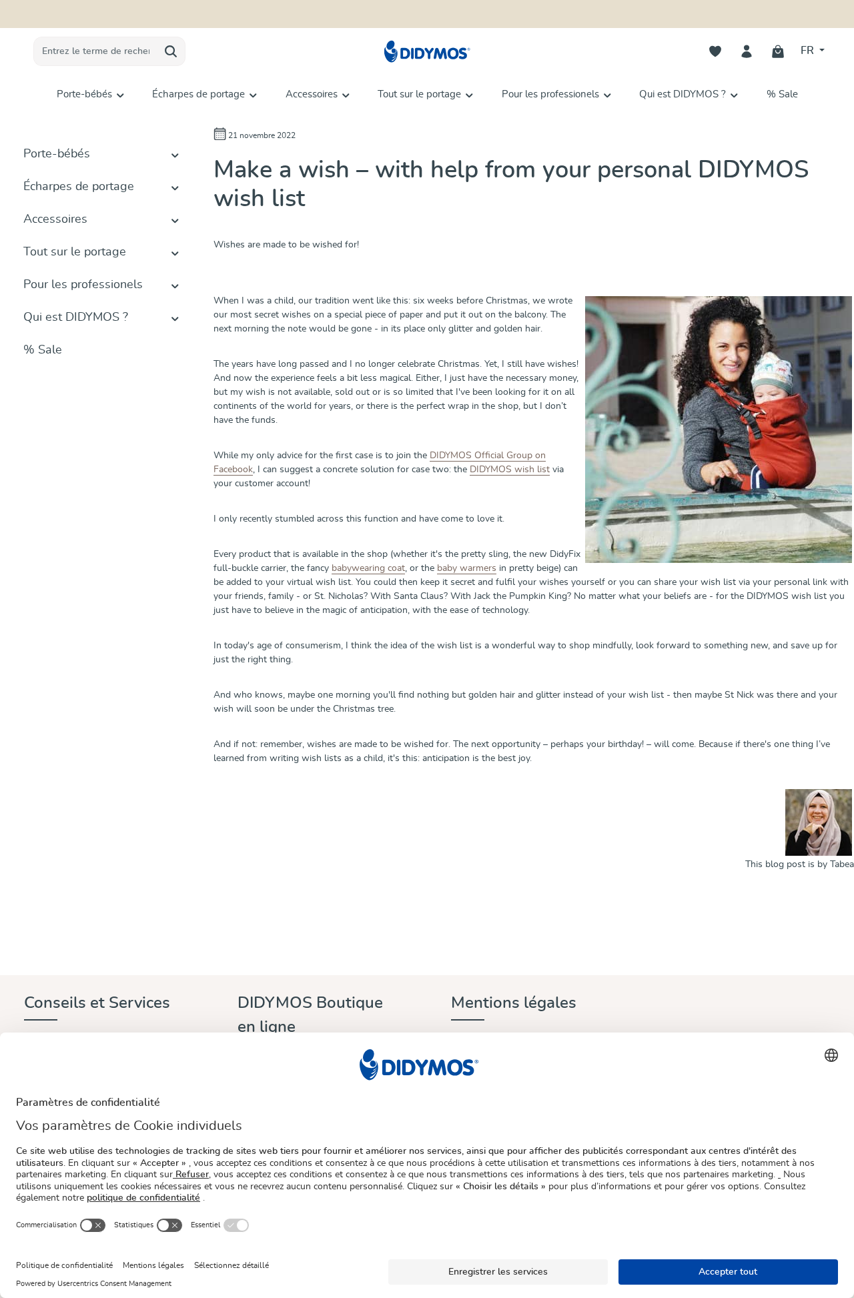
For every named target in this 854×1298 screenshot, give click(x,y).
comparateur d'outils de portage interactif (507, 12)
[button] (175, 154)
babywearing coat (368, 568)
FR (809, 50)
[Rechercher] (171, 51)
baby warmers (466, 568)
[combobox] (95, 51)
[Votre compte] (747, 51)
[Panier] (778, 51)
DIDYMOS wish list (510, 469)
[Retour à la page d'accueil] (427, 51)
